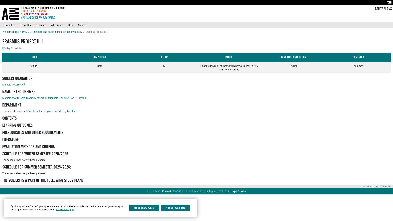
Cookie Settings (63, 209)
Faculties (10, 25)
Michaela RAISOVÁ (58, 98)
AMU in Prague (208, 191)
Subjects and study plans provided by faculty (57, 31)
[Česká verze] (388, 2)
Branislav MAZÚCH (36, 98)
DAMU (25, 31)
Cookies (241, 191)
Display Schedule (11, 48)
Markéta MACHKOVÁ (13, 84)
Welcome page (10, 31)
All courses (57, 25)
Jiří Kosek (166, 191)
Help (70, 25)
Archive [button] (82, 25)
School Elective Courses (33, 25)
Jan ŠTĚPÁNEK (78, 98)
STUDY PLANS (383, 9)
